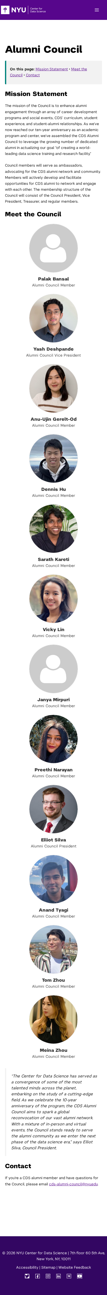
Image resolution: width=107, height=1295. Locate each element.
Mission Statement (52, 69)
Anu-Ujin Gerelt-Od (54, 419)
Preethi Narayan (54, 770)
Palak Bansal (53, 279)
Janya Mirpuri (53, 699)
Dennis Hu (53, 489)
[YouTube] (79, 1276)
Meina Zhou (53, 1050)
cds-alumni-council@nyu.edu (73, 1184)
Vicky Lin (53, 629)
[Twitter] (27, 1276)
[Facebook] (37, 1276)
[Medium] (69, 1276)
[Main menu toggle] (97, 10)
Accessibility (27, 1267)
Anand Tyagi (53, 910)
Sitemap (48, 1267)
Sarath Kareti (53, 559)
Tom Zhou (53, 980)
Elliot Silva (53, 840)
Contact (33, 75)
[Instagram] (48, 1276)
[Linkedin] (58, 1276)
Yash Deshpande (53, 349)
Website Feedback (74, 1267)
